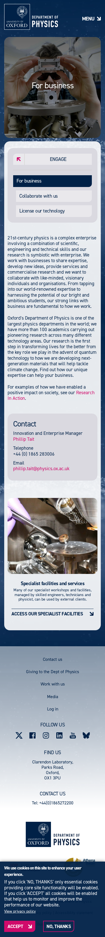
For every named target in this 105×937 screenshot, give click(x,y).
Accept (15, 926)
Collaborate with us (38, 196)
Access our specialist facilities (47, 614)
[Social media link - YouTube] (73, 735)
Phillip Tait (23, 439)
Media (52, 697)
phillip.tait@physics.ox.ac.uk (41, 468)
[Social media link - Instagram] (46, 735)
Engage (58, 159)
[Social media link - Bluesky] (86, 735)
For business (29, 180)
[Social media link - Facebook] (32, 735)
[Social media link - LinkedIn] (59, 735)
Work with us (53, 684)
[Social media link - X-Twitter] (19, 735)
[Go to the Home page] (66, 834)
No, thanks (58, 926)
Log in (52, 709)
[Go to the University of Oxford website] (38, 834)
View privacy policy (20, 911)
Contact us (52, 659)
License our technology (41, 210)
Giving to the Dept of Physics (52, 672)
